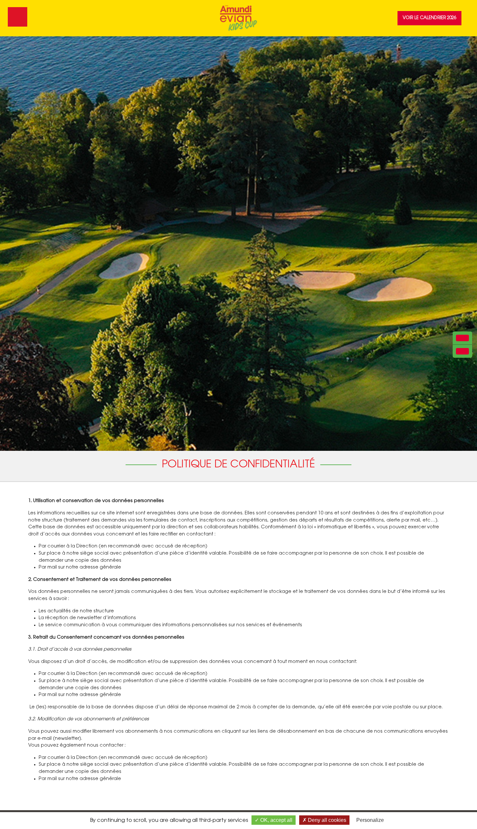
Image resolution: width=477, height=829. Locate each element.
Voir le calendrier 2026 (429, 18)
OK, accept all (275, 820)
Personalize (370, 820)
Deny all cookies (326, 820)
